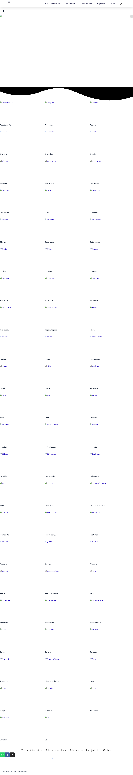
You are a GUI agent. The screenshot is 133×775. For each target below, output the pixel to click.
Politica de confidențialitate (84, 750)
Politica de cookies (55, 750)
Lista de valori (70, 4)
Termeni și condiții (31, 750)
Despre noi (100, 4)
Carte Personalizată (52, 4)
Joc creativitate (86, 4)
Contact (112, 4)
